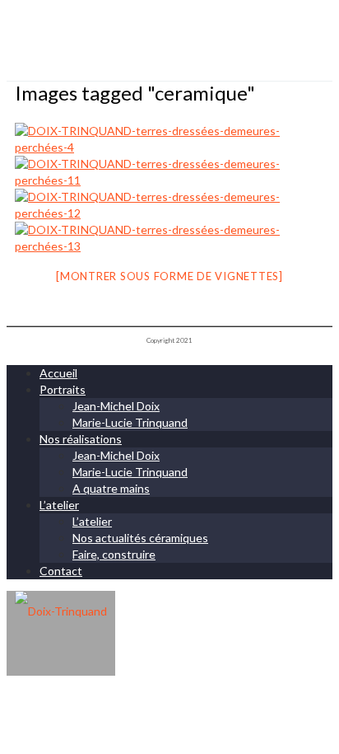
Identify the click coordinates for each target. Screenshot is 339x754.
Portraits (62, 389)
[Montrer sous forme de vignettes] (169, 276)
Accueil (58, 373)
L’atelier (59, 505)
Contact (60, 571)
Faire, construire (114, 554)
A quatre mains (111, 488)
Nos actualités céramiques (140, 538)
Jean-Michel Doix (116, 406)
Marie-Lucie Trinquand (130, 422)
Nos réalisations (80, 439)
